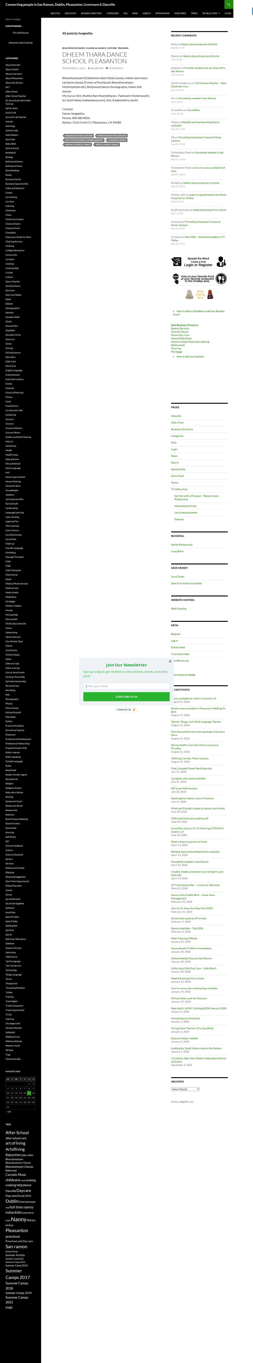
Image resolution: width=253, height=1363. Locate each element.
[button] (126, 665)
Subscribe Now (127, 697)
